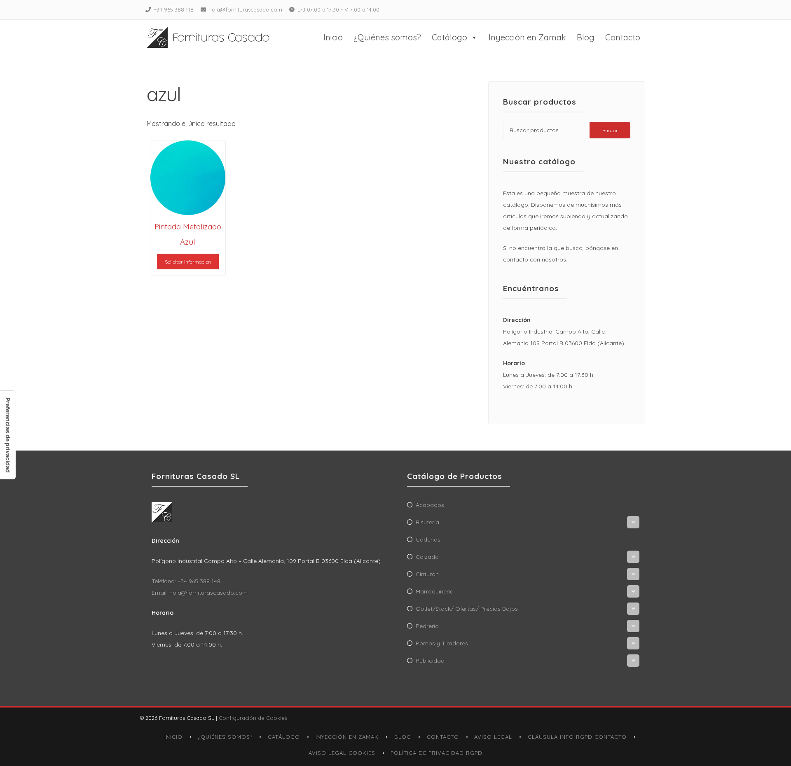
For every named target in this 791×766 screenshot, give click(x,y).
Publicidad (430, 660)
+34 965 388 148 (174, 9)
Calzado (427, 556)
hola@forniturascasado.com (245, 9)
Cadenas (428, 539)
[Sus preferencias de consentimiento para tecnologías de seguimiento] (8, 435)
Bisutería (427, 522)
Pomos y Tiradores (442, 643)
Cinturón (427, 574)
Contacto (622, 37)
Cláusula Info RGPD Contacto (577, 736)
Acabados (430, 505)
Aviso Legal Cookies (342, 753)
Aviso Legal (493, 736)
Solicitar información (188, 262)
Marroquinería (435, 591)
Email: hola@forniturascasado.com (200, 592)
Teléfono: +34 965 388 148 (186, 581)
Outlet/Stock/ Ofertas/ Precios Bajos (467, 608)
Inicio (333, 37)
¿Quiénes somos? (387, 37)
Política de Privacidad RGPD (436, 753)
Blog (585, 37)
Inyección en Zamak (527, 37)
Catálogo (449, 37)
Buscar (610, 130)
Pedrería (427, 626)
